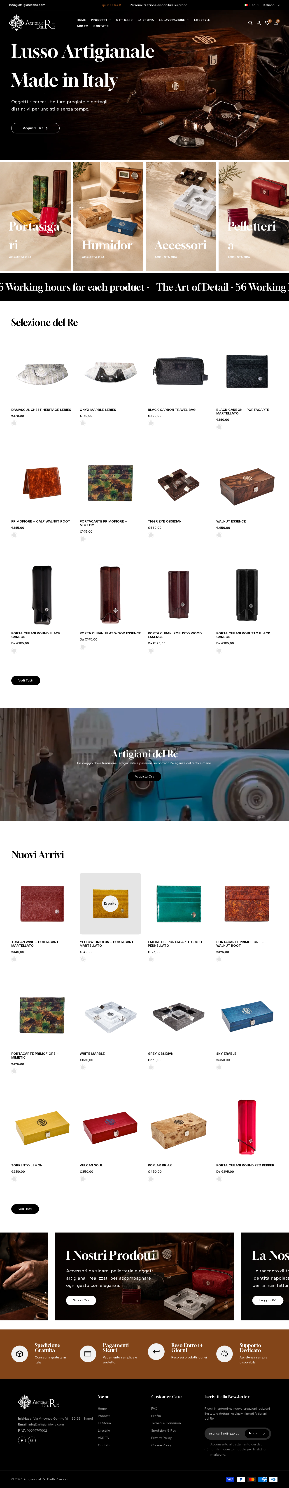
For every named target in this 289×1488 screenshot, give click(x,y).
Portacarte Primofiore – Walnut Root (240, 944)
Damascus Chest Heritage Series (41, 410)
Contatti (104, 1445)
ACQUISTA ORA (20, 257)
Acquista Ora (33, 128)
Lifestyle (104, 1431)
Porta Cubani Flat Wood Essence (110, 633)
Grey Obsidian (160, 1054)
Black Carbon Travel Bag (172, 410)
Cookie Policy (161, 1445)
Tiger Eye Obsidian (165, 521)
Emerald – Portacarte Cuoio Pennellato (175, 944)
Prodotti (104, 1416)
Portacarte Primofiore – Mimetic (103, 523)
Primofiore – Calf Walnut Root (40, 521)
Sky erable (226, 1054)
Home (102, 1409)
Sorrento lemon (26, 1165)
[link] (144, 85)
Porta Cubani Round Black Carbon (36, 635)
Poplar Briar (160, 1165)
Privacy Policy (161, 1438)
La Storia (104, 1423)
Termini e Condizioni (166, 1423)
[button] (36, 394)
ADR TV (103, 1438)
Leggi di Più (268, 1300)
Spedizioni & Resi (164, 1431)
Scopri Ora (81, 1300)
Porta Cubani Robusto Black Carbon (243, 635)
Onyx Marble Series (98, 410)
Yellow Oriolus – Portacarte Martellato (108, 944)
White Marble (92, 1054)
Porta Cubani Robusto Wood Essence (175, 635)
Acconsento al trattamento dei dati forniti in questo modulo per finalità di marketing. (238, 1449)
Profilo (156, 1416)
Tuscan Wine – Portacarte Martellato (36, 944)
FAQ (154, 1409)
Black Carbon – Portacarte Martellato (242, 412)
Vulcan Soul (91, 1165)
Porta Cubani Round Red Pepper (245, 1165)
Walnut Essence (231, 521)
